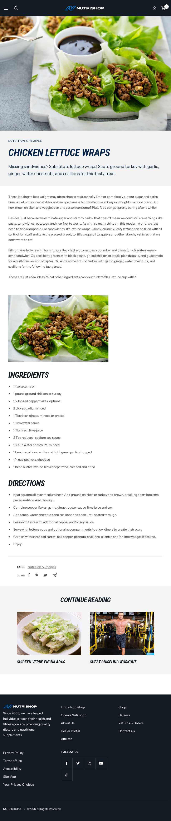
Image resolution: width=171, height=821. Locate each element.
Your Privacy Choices (18, 784)
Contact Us (126, 731)
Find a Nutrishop (73, 707)
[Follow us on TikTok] (66, 775)
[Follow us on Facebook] (66, 763)
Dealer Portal (70, 731)
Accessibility (12, 769)
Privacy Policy (13, 753)
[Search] (16, 8)
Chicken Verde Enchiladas (41, 661)
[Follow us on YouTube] (101, 763)
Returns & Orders (130, 723)
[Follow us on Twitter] (78, 763)
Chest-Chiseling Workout (113, 661)
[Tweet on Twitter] (45, 575)
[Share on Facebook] (29, 575)
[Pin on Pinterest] (36, 575)
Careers (124, 715)
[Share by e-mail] (55, 575)
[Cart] (163, 8)
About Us (67, 723)
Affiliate (66, 739)
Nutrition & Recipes (25, 140)
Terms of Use (12, 761)
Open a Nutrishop (73, 715)
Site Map (9, 777)
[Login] (154, 8)
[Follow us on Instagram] (89, 763)
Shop (122, 707)
